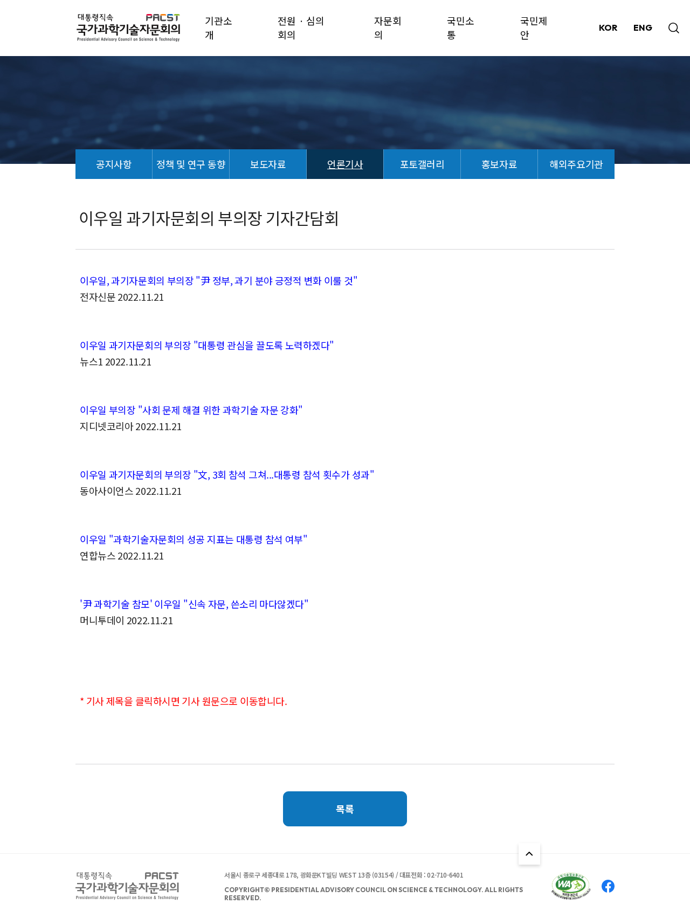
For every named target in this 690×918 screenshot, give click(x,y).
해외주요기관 (576, 164)
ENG (642, 27)
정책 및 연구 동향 (190, 164)
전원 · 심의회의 (301, 27)
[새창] (571, 886)
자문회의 (388, 27)
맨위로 (529, 854)
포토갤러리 (422, 164)
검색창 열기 (673, 28)
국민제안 (534, 27)
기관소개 (218, 27)
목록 (345, 809)
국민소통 (460, 27)
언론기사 (345, 164)
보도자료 (268, 164)
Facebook (608, 886)
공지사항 (114, 164)
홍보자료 (499, 164)
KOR (608, 27)
